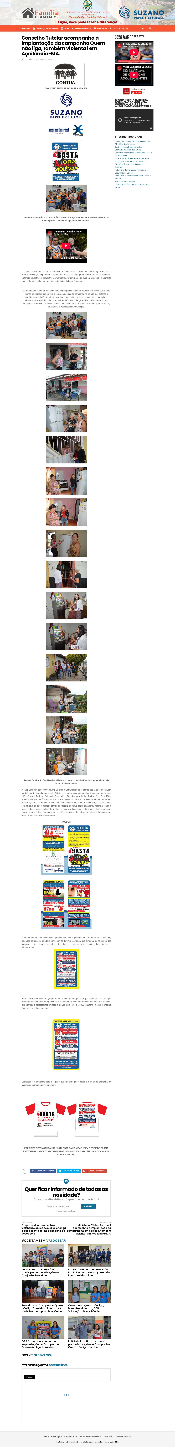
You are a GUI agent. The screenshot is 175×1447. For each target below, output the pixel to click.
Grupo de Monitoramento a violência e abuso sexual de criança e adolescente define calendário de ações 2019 (44, 1229)
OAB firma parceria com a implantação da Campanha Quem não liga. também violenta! (40, 1344)
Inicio (46, 1436)
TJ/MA (117, 187)
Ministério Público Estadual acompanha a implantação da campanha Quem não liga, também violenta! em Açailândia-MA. (89, 1229)
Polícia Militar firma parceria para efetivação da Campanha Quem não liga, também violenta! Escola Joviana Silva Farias (89, 1344)
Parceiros (109, 1436)
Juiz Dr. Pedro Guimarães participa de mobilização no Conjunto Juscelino (40, 1272)
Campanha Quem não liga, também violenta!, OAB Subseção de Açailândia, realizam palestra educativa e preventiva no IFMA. (88, 1308)
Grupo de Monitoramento (89, 1436)
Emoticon (29, 1377)
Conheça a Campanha (62, 1436)
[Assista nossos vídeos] (143, 28)
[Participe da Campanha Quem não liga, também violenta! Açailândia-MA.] (40, 23)
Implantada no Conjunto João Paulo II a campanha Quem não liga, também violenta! (89, 1272)
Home (27, 28)
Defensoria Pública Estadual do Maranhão (132, 158)
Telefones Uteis (124, 1436)
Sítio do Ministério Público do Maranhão (131, 184)
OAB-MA (118, 167)
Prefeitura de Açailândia (125, 181)
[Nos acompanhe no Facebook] (149, 28)
